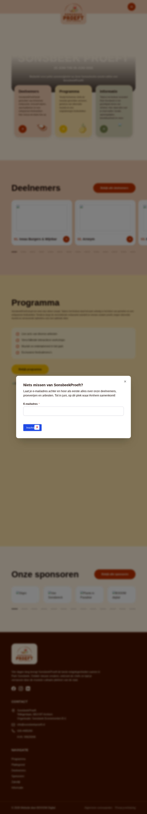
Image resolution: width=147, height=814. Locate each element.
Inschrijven (32, 427)
